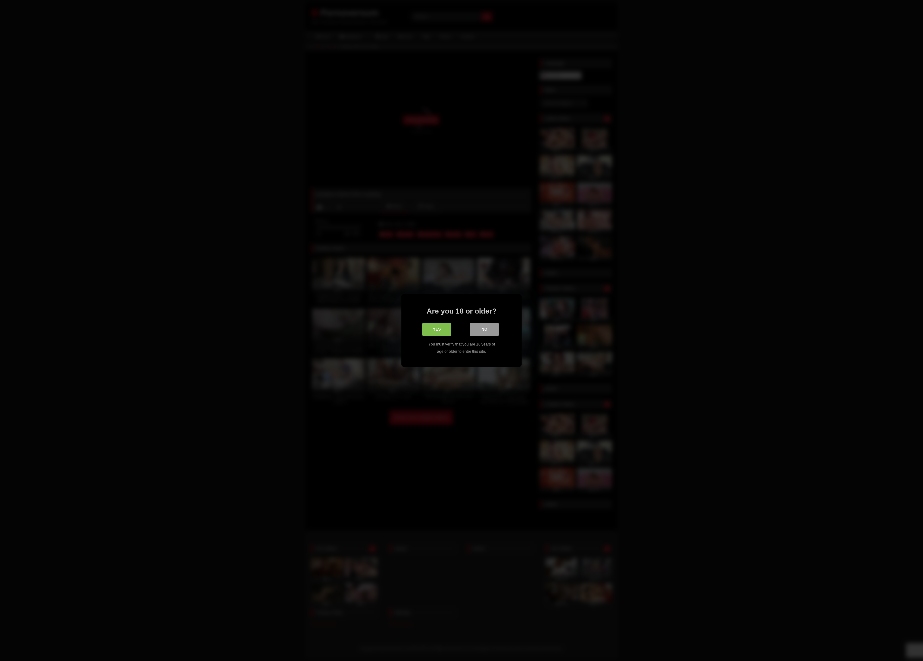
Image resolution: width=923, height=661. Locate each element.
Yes (437, 329)
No (484, 329)
